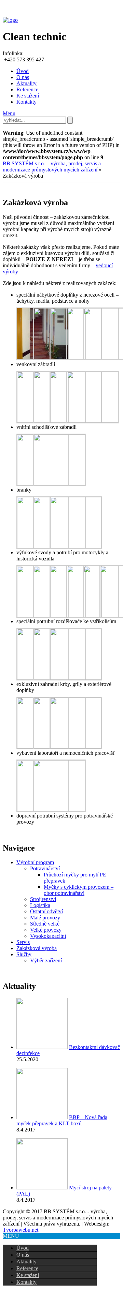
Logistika (40, 905)
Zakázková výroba (36, 948)
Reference (27, 89)
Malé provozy (45, 917)
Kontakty (26, 102)
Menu (9, 113)
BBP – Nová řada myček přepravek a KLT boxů (61, 1120)
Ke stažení (27, 96)
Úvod (22, 71)
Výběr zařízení (46, 960)
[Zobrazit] (42, 1047)
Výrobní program (35, 862)
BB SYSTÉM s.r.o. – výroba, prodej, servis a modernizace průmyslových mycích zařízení (52, 166)
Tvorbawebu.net (20, 1230)
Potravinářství (45, 868)
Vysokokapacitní (48, 936)
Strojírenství (43, 899)
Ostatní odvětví (46, 911)
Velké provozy (46, 930)
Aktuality (26, 83)
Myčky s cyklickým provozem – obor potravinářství (78, 890)
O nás (22, 77)
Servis (23, 942)
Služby (23, 954)
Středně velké (44, 924)
